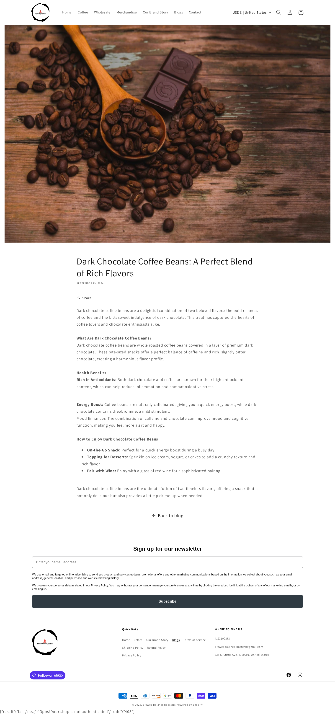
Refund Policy (156, 648)
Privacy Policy (131, 655)
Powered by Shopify (189, 704)
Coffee (138, 640)
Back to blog (170, 515)
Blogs (176, 640)
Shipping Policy (132, 648)
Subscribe (167, 601)
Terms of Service (194, 640)
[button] (278, 12)
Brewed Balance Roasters (159, 704)
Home (126, 640)
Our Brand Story (157, 640)
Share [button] (86, 297)
